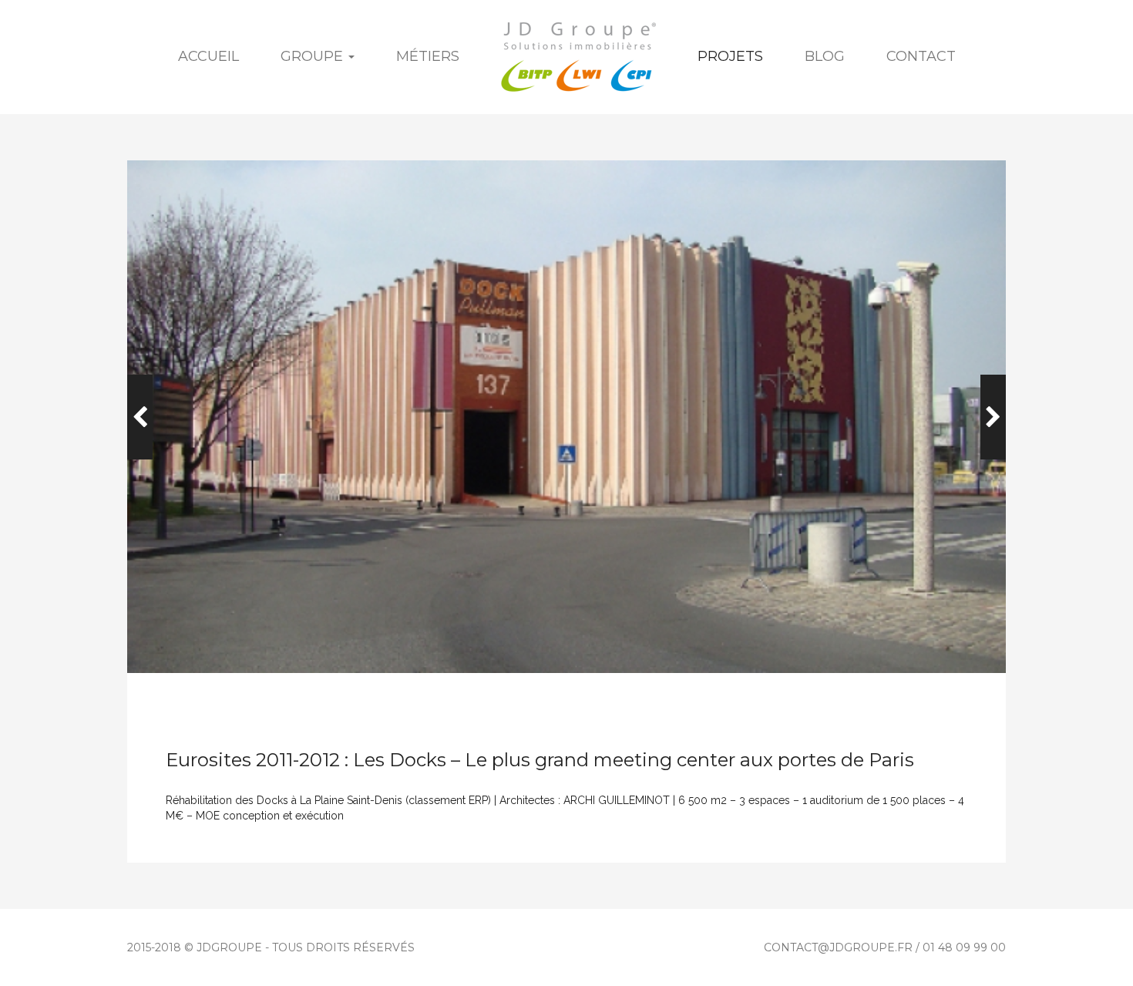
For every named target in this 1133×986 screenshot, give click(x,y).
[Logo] (578, 57)
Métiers (427, 56)
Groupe (314, 56)
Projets (730, 56)
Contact (921, 56)
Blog (825, 56)
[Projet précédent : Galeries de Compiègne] (140, 417)
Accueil (208, 56)
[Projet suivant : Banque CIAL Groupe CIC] (993, 417)
